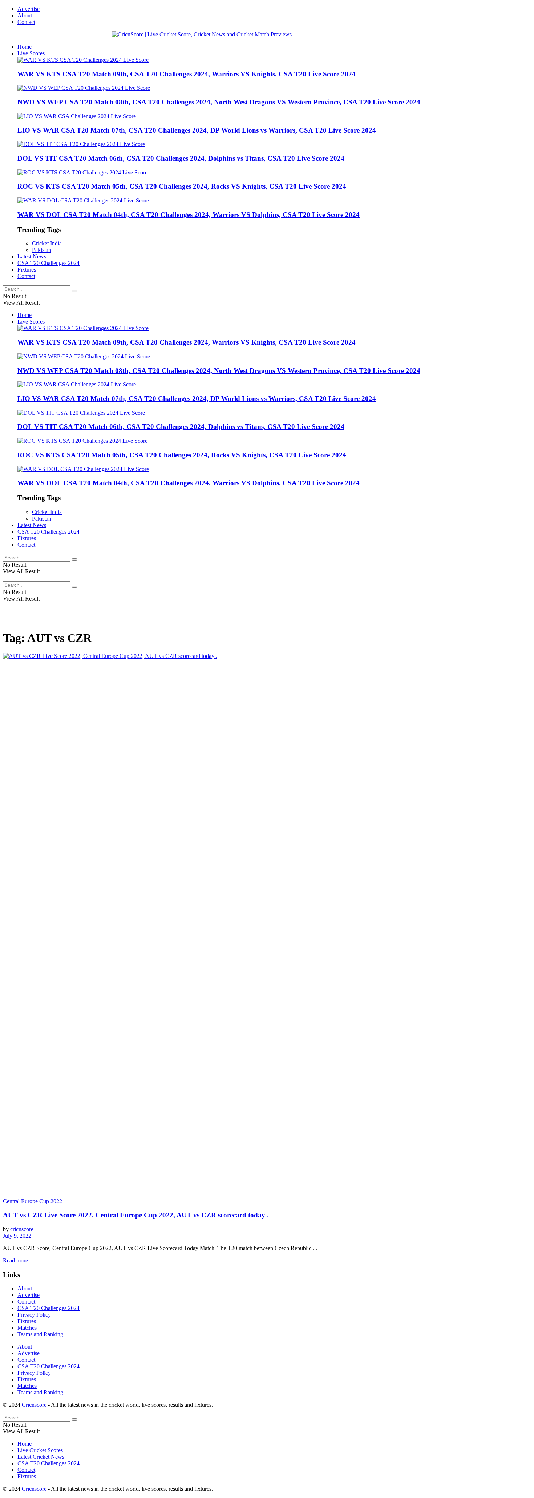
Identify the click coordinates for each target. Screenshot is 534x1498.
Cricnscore (34, 1405)
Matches (27, 1328)
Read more (15, 1260)
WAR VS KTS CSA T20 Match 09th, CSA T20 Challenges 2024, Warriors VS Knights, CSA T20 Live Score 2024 (186, 74)
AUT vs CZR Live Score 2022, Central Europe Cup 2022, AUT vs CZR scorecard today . (136, 1215)
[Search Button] (74, 291)
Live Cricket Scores (40, 1450)
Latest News (31, 256)
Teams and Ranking (40, 1334)
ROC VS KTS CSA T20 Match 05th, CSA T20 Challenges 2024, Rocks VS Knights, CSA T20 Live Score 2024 (181, 186)
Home (24, 47)
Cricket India (47, 243)
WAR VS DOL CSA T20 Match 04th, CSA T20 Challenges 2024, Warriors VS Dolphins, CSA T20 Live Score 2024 (188, 214)
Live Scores (31, 53)
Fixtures (26, 269)
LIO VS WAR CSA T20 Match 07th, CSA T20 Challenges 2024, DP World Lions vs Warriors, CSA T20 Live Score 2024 (196, 130)
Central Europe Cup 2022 (32, 1201)
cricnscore (21, 1229)
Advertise (28, 9)
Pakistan (41, 250)
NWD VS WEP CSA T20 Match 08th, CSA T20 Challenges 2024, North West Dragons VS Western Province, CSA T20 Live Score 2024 (218, 102)
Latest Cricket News (40, 1457)
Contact (26, 22)
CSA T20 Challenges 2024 (48, 263)
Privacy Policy (34, 1315)
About (24, 15)
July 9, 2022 (17, 1236)
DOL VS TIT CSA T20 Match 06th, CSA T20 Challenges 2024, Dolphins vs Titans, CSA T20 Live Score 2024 (180, 158)
